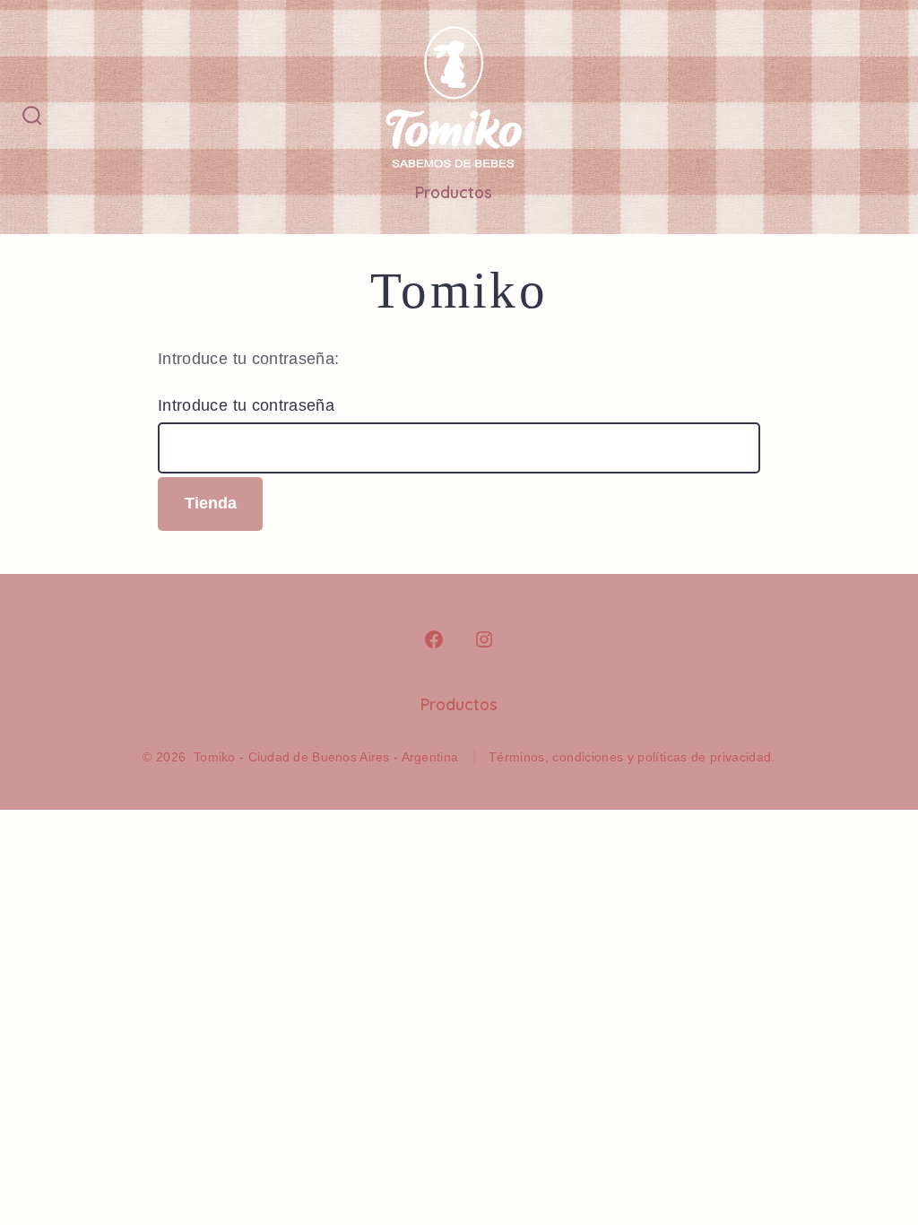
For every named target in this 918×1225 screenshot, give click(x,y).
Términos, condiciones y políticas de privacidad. (632, 757)
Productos (453, 192)
